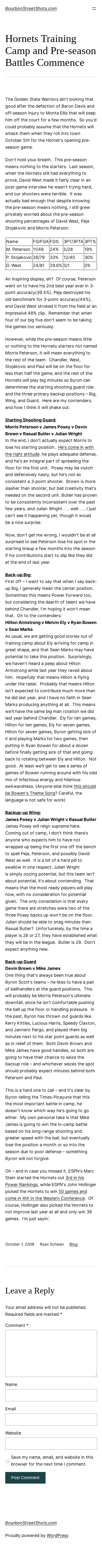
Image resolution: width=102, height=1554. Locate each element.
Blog (74, 1244)
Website (13, 1432)
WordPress (57, 1535)
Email (10, 1408)
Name (11, 1384)
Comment (16, 1325)
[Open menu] (94, 8)
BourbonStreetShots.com (31, 8)
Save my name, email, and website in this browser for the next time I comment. (52, 1461)
